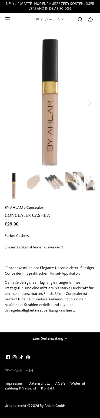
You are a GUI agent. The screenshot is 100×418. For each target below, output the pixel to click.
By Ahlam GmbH (53, 406)
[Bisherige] (10, 102)
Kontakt (48, 388)
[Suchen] (80, 19)
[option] (50, 102)
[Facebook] (8, 357)
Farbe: (10, 235)
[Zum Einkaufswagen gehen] (90, 19)
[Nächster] (89, 102)
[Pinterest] (28, 357)
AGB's (60, 383)
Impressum (14, 383)
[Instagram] (15, 357)
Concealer (34, 207)
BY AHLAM (14, 207)
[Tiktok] (21, 357)
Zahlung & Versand (20, 388)
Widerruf (77, 383)
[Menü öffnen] (7, 19)
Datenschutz (39, 383)
